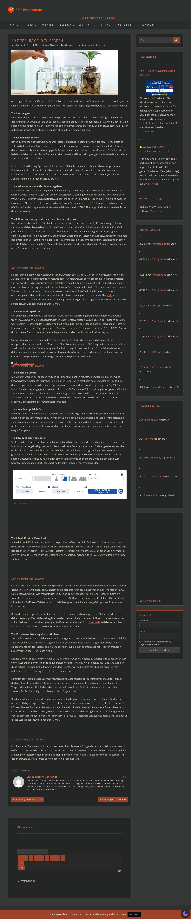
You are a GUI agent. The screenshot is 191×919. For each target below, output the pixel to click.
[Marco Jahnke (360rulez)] (18, 786)
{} (21, 863)
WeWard (148, 438)
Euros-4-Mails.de (162, 367)
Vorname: (143, 620)
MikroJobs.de (159, 259)
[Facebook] (124, 777)
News (30, 25)
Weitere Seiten (87, 25)
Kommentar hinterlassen (93, 45)
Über (14, 770)
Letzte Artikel (25, 770)
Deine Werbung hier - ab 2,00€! (98, 17)
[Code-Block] (57, 858)
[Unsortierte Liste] (47, 858)
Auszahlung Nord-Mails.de (112, 800)
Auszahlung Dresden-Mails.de (28, 800)
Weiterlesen (146, 131)
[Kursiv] (25, 858)
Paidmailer (47, 25)
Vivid (50, 291)
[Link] (63, 858)
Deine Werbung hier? (150, 600)
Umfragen (65, 25)
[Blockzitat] (52, 858)
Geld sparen (69, 45)
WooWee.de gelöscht (150, 199)
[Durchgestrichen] (36, 858)
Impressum (148, 25)
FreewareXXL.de (153, 495)
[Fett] (20, 858)
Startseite (16, 25)
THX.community (152, 457)
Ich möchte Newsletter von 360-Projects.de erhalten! (156, 643)
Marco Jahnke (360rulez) (46, 45)
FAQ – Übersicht (126, 25)
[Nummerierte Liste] (41, 858)
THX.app (156, 305)
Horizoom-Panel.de (154, 476)
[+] (21, 867)
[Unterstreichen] (31, 858)
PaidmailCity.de (159, 387)
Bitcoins (105, 25)
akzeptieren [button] (134, 914)
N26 (77, 274)
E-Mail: (142, 631)
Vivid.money (119, 287)
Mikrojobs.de (159, 243)
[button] (185, 913)
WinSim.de (94, 622)
